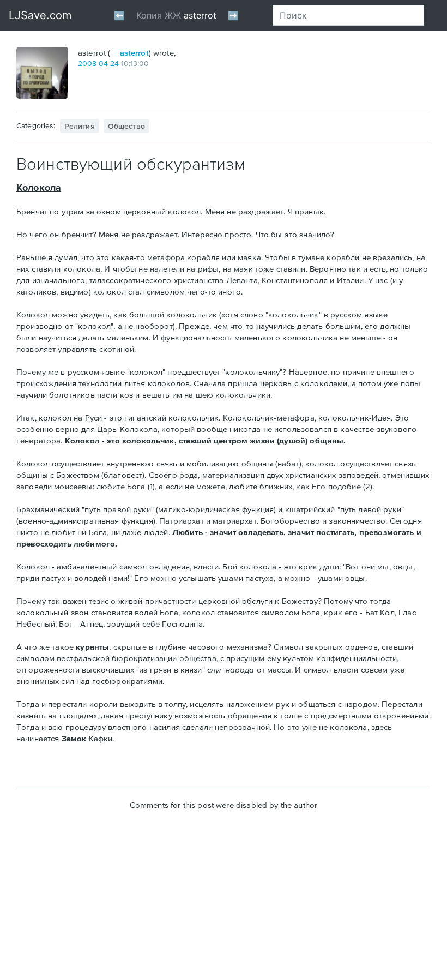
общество (126, 126)
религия (79, 126)
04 (103, 63)
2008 (87, 63)
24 (114, 63)
